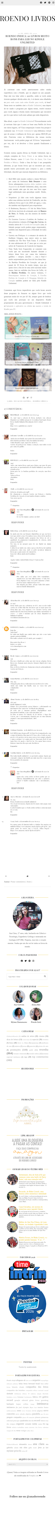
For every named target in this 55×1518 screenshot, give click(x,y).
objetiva (28, 1414)
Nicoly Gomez (15, 656)
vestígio (24, 1431)
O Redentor (13, 208)
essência (33, 1394)
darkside (10, 1394)
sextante (28, 1424)
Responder (13, 429)
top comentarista (40, 1057)
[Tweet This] (27, 397)
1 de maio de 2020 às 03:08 (31, 797)
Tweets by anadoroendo (27, 1367)
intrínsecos (11, 1407)
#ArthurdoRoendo (12, 1036)
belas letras (23, 1384)
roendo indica (40, 401)
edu (21, 1448)
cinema (41, 1036)
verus (18, 1431)
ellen (25, 1448)
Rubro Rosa (14, 531)
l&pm (31, 1407)
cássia (16, 1448)
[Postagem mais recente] (6, 876)
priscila (17, 1451)
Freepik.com (34, 1476)
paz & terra (44, 1414)
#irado (9, 1380)
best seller (44, 1384)
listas (11, 1043)
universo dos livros (35, 1427)
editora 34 (26, 1394)
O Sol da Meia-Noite (37, 208)
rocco (43, 1421)
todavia (14, 1427)
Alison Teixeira (15, 699)
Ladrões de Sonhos (35, 219)
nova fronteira (26, 1411)
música (17, 1046)
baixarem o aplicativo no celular (19, 306)
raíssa (23, 1451)
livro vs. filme (23, 1043)
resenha (43, 1049)
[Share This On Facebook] (23, 397)
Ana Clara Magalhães (24, 510)
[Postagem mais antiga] (49, 876)
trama (26, 1427)
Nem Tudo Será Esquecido (20, 249)
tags (25, 1057)
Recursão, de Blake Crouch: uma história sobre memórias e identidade (32, 1193)
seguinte (20, 1424)
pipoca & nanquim (28, 1417)
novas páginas (37, 1411)
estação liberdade (42, 1394)
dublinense (17, 1394)
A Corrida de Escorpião (31, 225)
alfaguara (19, 1380)
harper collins (22, 1404)
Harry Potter (27, 156)
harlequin (10, 1404)
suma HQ (41, 1424)
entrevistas (26, 1039)
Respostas (16, 505)
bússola (14, 1387)
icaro (35, 1448)
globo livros (34, 1400)
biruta (8, 1387)
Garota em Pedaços (17, 235)
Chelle (12, 489)
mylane (10, 1451)
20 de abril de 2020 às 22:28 (28, 460)
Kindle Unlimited (34, 105)
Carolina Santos (15, 753)
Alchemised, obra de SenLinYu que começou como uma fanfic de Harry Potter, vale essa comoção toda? (32, 1177)
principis (16, 1421)
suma (34, 1424)
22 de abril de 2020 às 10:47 (34, 627)
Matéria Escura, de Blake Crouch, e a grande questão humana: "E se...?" (33, 1239)
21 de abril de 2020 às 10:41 (30, 600)
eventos (45, 1040)
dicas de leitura (23, 401)
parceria (32, 1046)
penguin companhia (14, 1417)
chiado (21, 1387)
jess (40, 1447)
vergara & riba (11, 1430)
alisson (30, 1444)
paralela (36, 1414)
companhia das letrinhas (16, 1390)
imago (32, 1404)
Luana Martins (15, 679)
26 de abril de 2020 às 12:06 (33, 730)
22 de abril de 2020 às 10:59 (29, 656)
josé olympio (24, 1407)
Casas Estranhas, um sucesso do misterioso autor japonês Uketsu (31, 1208)
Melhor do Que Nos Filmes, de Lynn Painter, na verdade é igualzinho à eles (33, 1223)
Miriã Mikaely (14, 415)
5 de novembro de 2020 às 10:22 (29, 821)
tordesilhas (20, 1427)
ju (43, 1448)
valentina (45, 1427)
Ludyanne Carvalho (16, 436)
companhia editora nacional (34, 1390)
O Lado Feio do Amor (32, 159)
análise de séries (27, 1036)
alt (24, 1380)
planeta (37, 1417)
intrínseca (42, 1403)
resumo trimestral (20, 1054)
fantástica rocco (12, 1397)
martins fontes (43, 1407)
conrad (46, 1390)
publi (31, 1050)
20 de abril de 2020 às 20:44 (29, 415)
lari (47, 1448)
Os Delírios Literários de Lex (19, 617)
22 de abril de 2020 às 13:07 (29, 679)
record (37, 1420)
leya (35, 1407)
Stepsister (12, 198)
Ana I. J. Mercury (15, 797)
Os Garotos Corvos (17, 219)
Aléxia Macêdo (15, 600)
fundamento (28, 1397)
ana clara (38, 1444)
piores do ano (43, 1046)
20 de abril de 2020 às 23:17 (24, 489)
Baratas (23, 208)
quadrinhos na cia (27, 1421)
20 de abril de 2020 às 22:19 (33, 436)
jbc (17, 1407)
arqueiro (36, 1380)
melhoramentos (11, 1411)
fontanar (20, 1397)
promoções (15, 1050)
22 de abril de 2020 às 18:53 (30, 699)
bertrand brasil (34, 1384)
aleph (14, 1380)
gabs (30, 1448)
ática (32, 1430)
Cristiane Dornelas (16, 730)
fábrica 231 (37, 1397)
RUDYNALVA (14, 460)
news (25, 1046)
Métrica (15, 162)
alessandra (23, 1444)
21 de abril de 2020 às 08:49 (28, 531)
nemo (19, 1411)
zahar (28, 1430)
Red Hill (12, 179)
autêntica (15, 1384)
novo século (20, 1414)
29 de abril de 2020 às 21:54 (31, 753)
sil (26, 1451)
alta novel (29, 1380)
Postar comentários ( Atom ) (21, 882)
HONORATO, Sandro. (17, 627)
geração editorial (21, 1400)
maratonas (35, 1043)
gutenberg (44, 1400)
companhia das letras (37, 1387)
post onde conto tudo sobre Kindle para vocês (24, 102)
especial (35, 1040)
